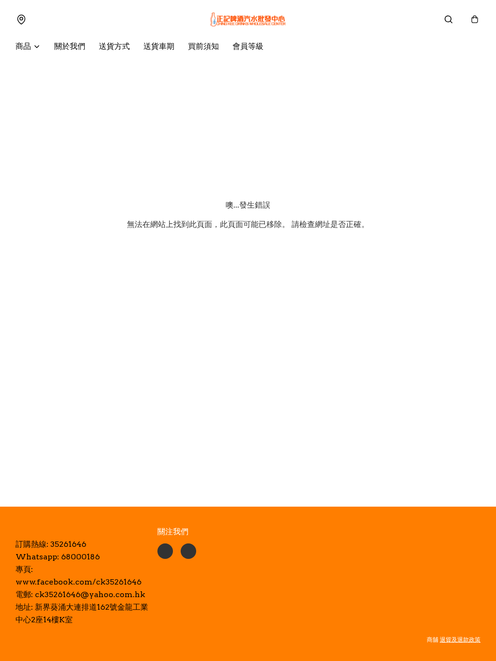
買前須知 (203, 46)
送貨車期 (158, 46)
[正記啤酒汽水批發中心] (248, 19)
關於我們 (69, 46)
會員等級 (248, 46)
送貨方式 (114, 46)
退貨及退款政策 (460, 639)
